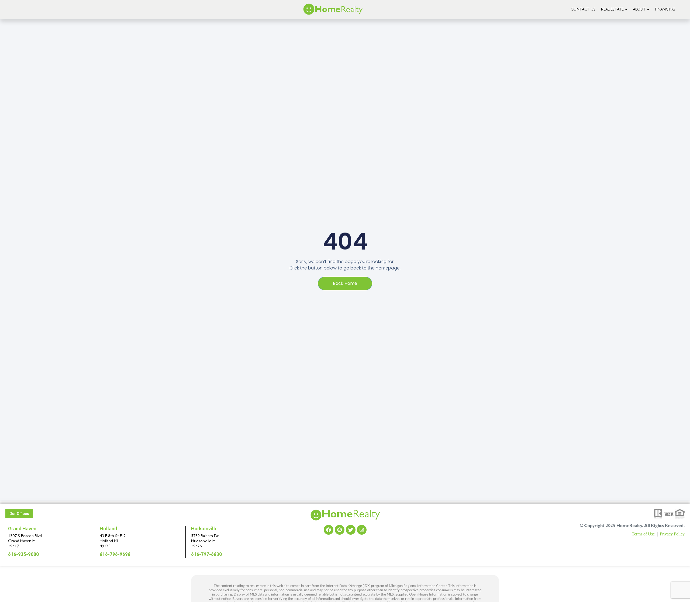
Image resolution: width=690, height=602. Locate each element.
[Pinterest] (339, 530)
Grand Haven (22, 528)
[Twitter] (351, 530)
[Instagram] (362, 530)
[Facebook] (328, 530)
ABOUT (639, 10)
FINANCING (665, 10)
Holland (108, 528)
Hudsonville (204, 528)
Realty (351, 515)
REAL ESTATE (612, 10)
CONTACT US (583, 10)
